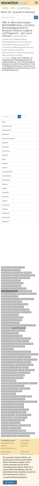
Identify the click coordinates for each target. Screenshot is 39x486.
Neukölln (5, 163)
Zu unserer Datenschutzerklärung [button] (15, 477)
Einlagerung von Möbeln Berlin (11, 391)
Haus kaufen (6, 328)
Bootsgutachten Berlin (9, 372)
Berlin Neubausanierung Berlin (11, 320)
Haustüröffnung (15, 428)
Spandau (5, 184)
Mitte (4, 159)
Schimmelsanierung (8, 414)
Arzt (24, 412)
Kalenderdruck (6, 267)
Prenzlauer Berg (7, 172)
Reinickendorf (6, 176)
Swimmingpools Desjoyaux (27, 401)
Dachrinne (33, 383)
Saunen (20, 370)
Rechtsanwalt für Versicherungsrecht (14, 396)
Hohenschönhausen (8, 138)
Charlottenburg (7, 126)
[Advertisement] (19, 93)
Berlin (4, 122)
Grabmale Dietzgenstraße (10, 433)
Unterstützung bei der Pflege (11, 285)
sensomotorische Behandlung (11, 343)
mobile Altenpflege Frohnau (27, 293)
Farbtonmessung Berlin (9, 401)
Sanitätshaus (30, 370)
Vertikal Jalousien (7, 349)
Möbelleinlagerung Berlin (10, 388)
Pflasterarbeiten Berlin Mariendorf (23, 275)
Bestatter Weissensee (9, 435)
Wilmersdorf (6, 217)
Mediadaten (24, 443)
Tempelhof (5, 192)
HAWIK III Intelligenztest (9, 296)
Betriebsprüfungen (25, 291)
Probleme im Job (18, 267)
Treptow (4, 201)
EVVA (14, 357)
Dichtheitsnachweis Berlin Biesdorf (13, 346)
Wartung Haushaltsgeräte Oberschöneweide (16, 338)
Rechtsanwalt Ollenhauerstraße (12, 272)
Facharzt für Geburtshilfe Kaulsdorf (13, 330)
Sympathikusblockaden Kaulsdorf (12, 386)
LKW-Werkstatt (24, 278)
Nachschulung (6, 357)
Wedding (5, 209)
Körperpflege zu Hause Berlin (11, 367)
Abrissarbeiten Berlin (8, 393)
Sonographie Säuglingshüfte (11, 280)
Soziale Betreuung (24, 357)
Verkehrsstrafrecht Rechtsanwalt (12, 407)
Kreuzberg (5, 147)
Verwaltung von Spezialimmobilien (13, 420)
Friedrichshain (6, 130)
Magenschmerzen (30, 359)
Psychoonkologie (24, 425)
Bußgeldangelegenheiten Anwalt (12, 307)
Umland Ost (6, 205)
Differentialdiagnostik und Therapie (13, 399)
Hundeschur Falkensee (9, 370)
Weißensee (5, 213)
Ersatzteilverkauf (23, 435)
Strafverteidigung (18, 375)
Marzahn (5, 155)
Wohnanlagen (6, 375)
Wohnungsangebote (18, 328)
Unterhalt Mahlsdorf (8, 378)
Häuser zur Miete (23, 372)
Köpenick (5, 143)
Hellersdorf (5, 134)
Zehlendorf (5, 221)
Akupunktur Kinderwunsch (10, 325)
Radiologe (27, 272)
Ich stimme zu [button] (10, 482)
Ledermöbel (16, 312)
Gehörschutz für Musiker (10, 314)
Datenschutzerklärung (8, 448)
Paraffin (25, 367)
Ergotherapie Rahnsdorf (9, 425)
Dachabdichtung (7, 417)
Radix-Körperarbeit (8, 364)
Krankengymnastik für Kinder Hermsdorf (15, 409)
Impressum (24, 446)
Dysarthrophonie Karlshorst (10, 299)
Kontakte (4, 446)
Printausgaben (25, 440)
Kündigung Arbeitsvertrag (24, 364)
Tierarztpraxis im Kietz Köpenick (12, 317)
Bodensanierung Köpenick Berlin (12, 283)
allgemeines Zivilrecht (9, 293)
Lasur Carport (26, 312)
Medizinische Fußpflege (9, 291)
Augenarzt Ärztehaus (23, 414)
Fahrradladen (6, 275)
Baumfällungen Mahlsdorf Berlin (12, 359)
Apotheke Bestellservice (9, 278)
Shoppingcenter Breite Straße (11, 412)
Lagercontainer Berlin (28, 325)
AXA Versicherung (7, 341)
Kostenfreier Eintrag (7, 443)
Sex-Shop (5, 428)
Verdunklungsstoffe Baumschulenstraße (15, 383)
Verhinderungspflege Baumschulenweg (14, 304)
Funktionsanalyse (7, 404)
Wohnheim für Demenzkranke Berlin (13, 430)
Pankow (4, 167)
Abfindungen (6, 312)
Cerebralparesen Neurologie (11, 270)
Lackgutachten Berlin (8, 380)
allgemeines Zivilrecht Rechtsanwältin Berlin (16, 351)
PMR (29, 396)
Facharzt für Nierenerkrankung (12, 336)
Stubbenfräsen (24, 388)
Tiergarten (5, 196)
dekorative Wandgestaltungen (11, 301)
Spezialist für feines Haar (10, 333)
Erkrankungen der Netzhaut (11, 422)
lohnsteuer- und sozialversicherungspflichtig (16, 362)
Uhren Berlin (19, 404)
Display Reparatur (27, 299)
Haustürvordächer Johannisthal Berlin (14, 288)
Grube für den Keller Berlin (10, 322)
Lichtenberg (6, 151)
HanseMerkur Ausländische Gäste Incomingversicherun (19, 354)
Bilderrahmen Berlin (22, 341)
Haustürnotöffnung (20, 417)
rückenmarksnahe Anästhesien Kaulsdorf (15, 309)
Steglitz (4, 188)
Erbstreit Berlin (27, 343)
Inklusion (19, 378)
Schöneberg (6, 180)
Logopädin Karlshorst (27, 433)
